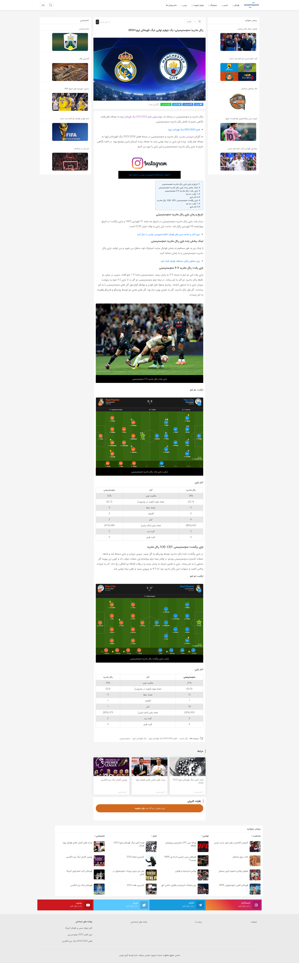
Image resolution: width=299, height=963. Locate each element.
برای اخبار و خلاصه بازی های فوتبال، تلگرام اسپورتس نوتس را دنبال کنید (168, 234)
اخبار (154, 836)
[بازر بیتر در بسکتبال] (64, 162)
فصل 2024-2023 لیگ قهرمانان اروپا (184, 129)
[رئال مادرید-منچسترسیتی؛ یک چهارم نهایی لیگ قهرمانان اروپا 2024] (149, 69)
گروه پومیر (124, 955)
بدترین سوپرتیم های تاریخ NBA (76, 88)
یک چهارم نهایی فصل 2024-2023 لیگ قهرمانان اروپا (143, 116)
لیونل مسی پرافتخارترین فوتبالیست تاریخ (241, 118)
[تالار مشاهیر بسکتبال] (232, 102)
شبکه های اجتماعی (139, 922)
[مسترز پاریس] (64, 42)
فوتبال (189, 21)
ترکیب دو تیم (191, 194)
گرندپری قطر (84, 58)
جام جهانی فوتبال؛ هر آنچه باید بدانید (74, 118)
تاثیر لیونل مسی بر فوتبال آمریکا (78, 928)
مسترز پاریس (84, 28)
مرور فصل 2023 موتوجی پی (80, 934)
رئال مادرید (184, 738)
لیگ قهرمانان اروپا (139, 738)
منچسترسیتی (125, 738)
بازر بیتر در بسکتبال (81, 148)
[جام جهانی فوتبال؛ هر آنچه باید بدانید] (64, 132)
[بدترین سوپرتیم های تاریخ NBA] (64, 102)
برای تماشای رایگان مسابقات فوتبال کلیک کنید (180, 261)
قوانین (205, 836)
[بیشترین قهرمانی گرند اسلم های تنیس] (232, 162)
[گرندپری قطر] (64, 72)
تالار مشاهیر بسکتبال (249, 88)
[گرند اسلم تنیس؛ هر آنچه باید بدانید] (232, 72)
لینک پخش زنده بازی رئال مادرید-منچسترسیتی (178, 187)
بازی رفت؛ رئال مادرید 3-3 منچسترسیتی (181, 191)
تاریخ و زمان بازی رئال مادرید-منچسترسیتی (180, 184)
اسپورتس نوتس (187, 136)
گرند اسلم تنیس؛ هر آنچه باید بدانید (243, 58)
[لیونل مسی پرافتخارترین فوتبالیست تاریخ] (232, 132)
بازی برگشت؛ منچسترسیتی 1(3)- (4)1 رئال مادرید (177, 200)
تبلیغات (254, 922)
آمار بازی (193, 197)
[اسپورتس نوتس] (251, 5)
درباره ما (198, 922)
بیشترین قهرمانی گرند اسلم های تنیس (242, 148)
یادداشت (256, 836)
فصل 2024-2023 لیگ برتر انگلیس (77, 941)
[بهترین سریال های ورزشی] (232, 42)
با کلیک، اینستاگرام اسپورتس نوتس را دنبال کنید (150, 175)
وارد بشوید (140, 808)
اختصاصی (100, 836)
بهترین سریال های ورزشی (247, 28)
